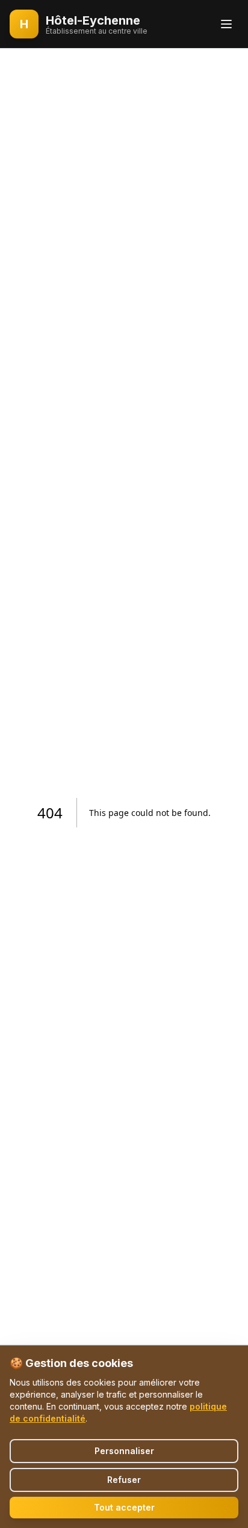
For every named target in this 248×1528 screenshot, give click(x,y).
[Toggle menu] (226, 24)
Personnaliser (124, 1451)
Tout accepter (124, 1507)
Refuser (124, 1480)
